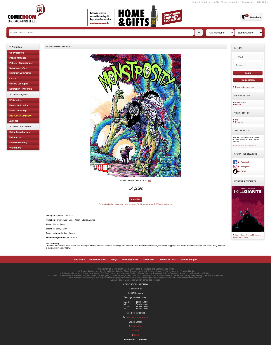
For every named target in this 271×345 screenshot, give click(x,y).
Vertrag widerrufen (230, 2)
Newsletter (206, 2)
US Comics (15, 100)
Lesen (238, 104)
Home (195, 2)
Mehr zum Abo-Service (245, 145)
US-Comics (79, 259)
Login (248, 73)
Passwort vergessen (244, 87)
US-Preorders (16, 53)
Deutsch (239, 122)
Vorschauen (148, 259)
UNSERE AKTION (167, 259)
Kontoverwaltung (18, 142)
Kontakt (143, 339)
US (236, 120)
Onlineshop (136, 326)
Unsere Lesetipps (18, 83)
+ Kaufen (135, 199)
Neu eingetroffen (18, 68)
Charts (13, 78)
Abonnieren (240, 102)
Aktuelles (17, 47)
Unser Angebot (20, 94)
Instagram (245, 167)
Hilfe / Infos (262, 2)
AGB (216, 2)
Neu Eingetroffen (130, 259)
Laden (136, 331)
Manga (114, 259)
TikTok (243, 171)
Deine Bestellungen (19, 132)
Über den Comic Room (136, 317)
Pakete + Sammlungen (21, 63)
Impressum (129, 339)
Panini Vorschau (17, 58)
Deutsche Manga (18, 110)
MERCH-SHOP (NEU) (20, 115)
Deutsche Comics (18, 105)
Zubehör (13, 121)
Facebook (244, 162)
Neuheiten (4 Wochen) (20, 89)
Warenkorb (15, 147)
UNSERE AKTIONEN (20, 73)
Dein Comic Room (21, 126)
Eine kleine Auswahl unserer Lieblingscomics (247, 236)
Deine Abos (15, 137)
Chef (136, 335)
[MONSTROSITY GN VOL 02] (135, 115)
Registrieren (248, 80)
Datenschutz (248, 2)
